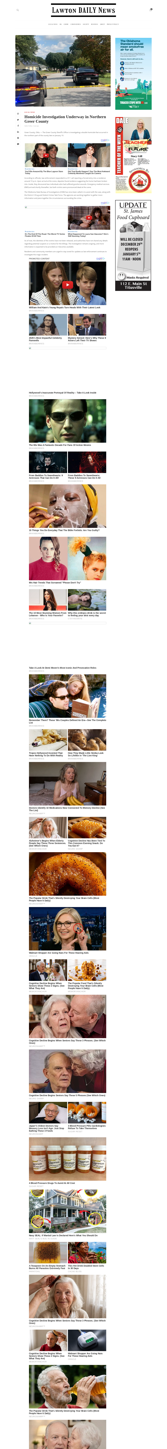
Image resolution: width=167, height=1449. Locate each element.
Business (94, 24)
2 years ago (36, 126)
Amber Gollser (28, 126)
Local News (52, 24)
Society (86, 24)
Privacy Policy (113, 24)
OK (61, 24)
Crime (66, 24)
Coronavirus (75, 24)
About (102, 24)
